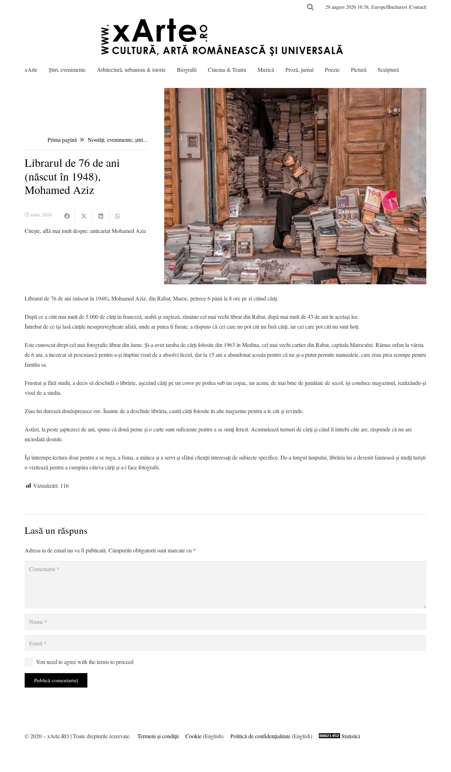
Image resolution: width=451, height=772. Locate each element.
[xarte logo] (225, 37)
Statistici (350, 736)
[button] (310, 7)
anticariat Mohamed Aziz (118, 230)
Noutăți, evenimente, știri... (117, 139)
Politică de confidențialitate (260, 736)
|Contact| (417, 7)
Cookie (193, 736)
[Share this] (66, 216)
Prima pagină (62, 139)
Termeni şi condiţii (158, 736)
